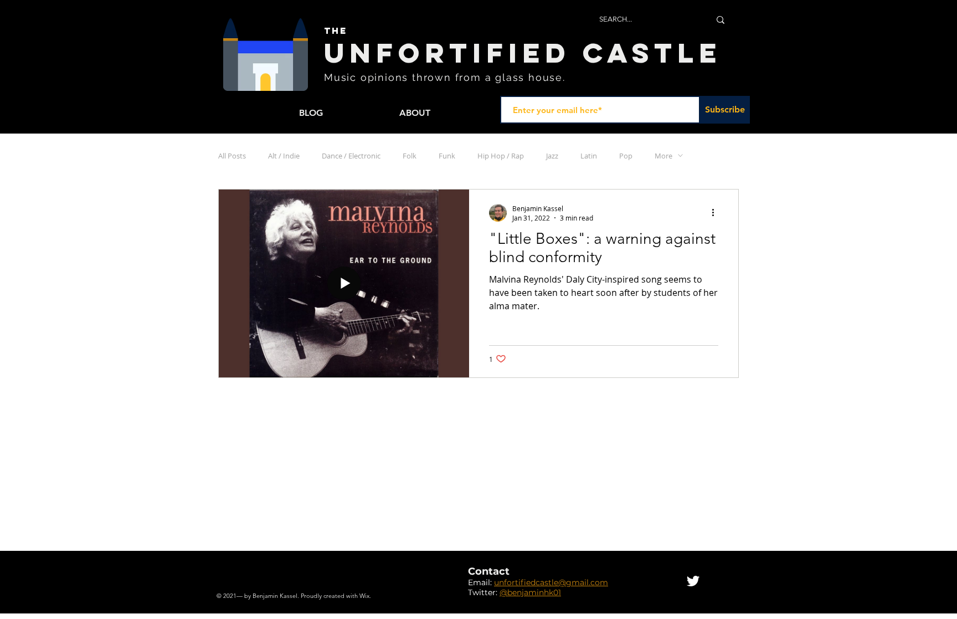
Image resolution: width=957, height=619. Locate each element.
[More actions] (716, 212)
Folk (409, 156)
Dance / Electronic (351, 156)
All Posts (232, 156)
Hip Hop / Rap (500, 156)
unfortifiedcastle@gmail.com (551, 582)
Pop (625, 156)
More (663, 156)
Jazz (552, 156)
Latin (588, 156)
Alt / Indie (284, 156)
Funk (447, 156)
